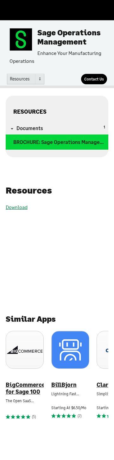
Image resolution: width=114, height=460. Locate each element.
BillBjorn (64, 384)
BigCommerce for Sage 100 (25, 388)
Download (17, 207)
